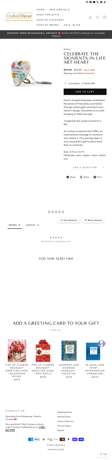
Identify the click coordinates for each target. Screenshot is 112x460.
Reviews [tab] (13, 225)
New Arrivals (60, 9)
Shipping (68, 73)
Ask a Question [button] (70, 220)
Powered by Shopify (56, 449)
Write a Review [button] (95, 220)
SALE (67, 25)
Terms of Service (66, 421)
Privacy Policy (64, 425)
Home (41, 9)
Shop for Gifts (49, 14)
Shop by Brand (48, 25)
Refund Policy (64, 416)
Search (61, 430)
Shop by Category (51, 19)
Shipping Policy (65, 412)
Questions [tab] (31, 225)
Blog (76, 25)
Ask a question (85, 167)
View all (56, 330)
